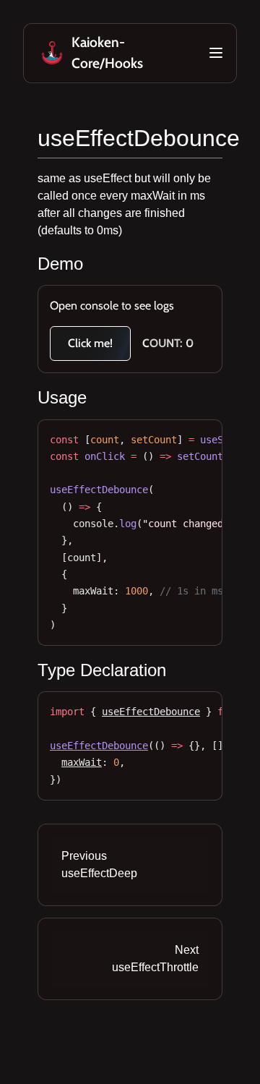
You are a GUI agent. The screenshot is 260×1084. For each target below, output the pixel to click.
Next (155, 958)
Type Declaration (102, 670)
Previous (99, 864)
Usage (62, 397)
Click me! (90, 343)
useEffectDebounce (139, 138)
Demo (60, 263)
